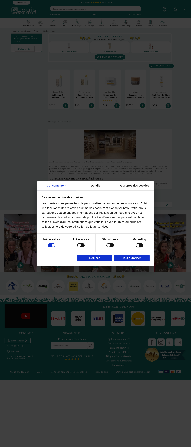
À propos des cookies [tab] (134, 185)
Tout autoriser (131, 258)
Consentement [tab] (56, 185)
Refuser (94, 258)
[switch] (81, 245)
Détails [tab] (95, 185)
